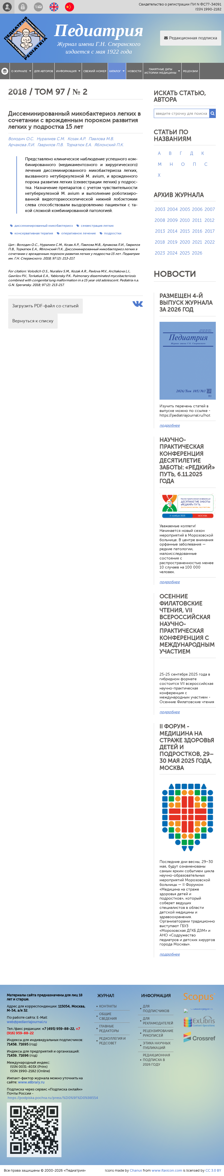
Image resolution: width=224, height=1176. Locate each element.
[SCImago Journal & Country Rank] (200, 1008)
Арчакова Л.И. (21, 145)
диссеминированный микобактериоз (43, 226)
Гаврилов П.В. (50, 145)
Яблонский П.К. (108, 145)
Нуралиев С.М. (51, 139)
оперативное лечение (78, 233)
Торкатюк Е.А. (79, 145)
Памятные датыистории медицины (160, 71)
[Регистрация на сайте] (7, 7)
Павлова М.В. (101, 139)
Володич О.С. (21, 139)
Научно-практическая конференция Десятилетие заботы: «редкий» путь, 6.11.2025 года (187, 460)
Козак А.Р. (76, 139)
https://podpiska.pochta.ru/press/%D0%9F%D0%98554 (53, 1098)
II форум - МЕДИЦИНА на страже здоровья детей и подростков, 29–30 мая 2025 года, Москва (187, 747)
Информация (66, 71)
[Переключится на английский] (54, 7)
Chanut (136, 1170)
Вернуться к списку (33, 321)
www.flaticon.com (167, 1170)
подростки (112, 233)
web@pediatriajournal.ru (27, 1022)
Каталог (115, 71)
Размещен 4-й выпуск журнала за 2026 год (186, 303)
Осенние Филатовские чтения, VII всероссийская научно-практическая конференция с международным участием (187, 624)
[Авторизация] (23, 7)
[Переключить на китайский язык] (69, 7)
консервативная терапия (33, 233)
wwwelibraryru (31, 1082)
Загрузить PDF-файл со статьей (45, 305)
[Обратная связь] (38, 7)
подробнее (170, 425)
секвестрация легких (97, 226)
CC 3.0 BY (213, 1170)
